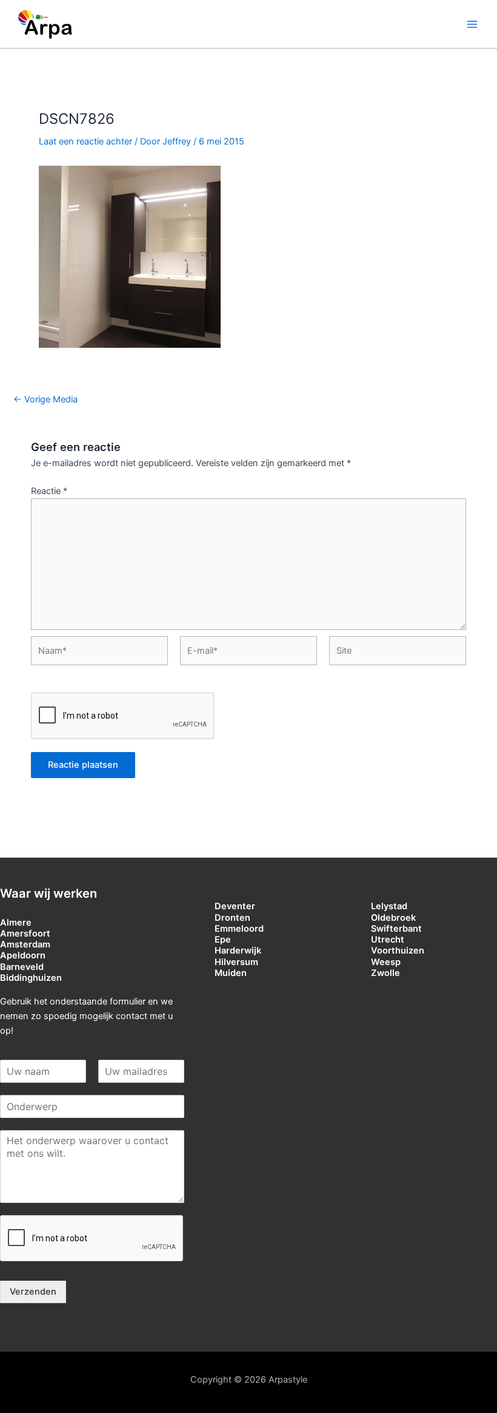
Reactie (49, 491)
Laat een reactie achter (85, 141)
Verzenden (33, 1291)
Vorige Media (45, 399)
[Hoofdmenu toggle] (472, 24)
